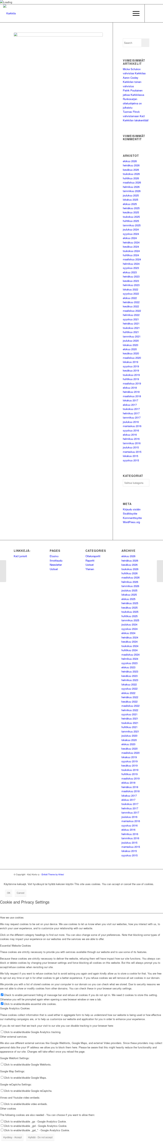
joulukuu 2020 (131, 340)
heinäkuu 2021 (131, 323)
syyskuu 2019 (131, 366)
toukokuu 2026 (131, 174)
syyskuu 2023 (131, 268)
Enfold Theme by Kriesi (53, 874)
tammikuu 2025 (132, 225)
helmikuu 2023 (131, 285)
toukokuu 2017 (131, 409)
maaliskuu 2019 (132, 383)
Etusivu (54, 556)
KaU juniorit (20, 556)
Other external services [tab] (13, 1036)
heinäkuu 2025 (131, 208)
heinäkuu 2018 (131, 392)
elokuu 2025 (130, 204)
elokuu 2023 (130, 272)
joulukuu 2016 (131, 422)
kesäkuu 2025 (131, 212)
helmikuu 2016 (131, 439)
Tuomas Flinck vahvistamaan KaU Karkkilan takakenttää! (136, 116)
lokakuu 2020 (130, 345)
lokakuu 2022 (130, 289)
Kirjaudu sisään (132, 509)
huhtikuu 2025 (131, 221)
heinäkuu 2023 (131, 276)
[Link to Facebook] (157, 13)
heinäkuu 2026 (131, 165)
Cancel (20, 892)
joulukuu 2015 (131, 447)
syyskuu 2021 (131, 319)
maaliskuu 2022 (132, 311)
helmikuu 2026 (131, 187)
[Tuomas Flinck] (3, 571)
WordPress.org (131, 522)
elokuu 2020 (130, 349)
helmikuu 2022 (131, 315)
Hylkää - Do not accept (40, 1137)
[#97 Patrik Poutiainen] (160, 571)
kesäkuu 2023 (131, 281)
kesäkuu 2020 (131, 353)
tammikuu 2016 (132, 443)
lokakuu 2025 (130, 199)
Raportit (89, 560)
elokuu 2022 (130, 298)
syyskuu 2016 (131, 430)
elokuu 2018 (130, 387)
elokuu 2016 (130, 434)
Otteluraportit (92, 556)
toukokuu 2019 (131, 375)
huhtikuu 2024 (131, 255)
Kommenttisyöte (132, 518)
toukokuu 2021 (131, 328)
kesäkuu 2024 (131, 246)
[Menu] (134, 13)
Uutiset (54, 569)
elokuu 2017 (130, 405)
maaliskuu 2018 (132, 396)
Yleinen (89, 569)
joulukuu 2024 (131, 229)
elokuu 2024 (130, 238)
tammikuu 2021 (132, 336)
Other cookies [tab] (8, 1108)
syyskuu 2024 (131, 234)
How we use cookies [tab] (12, 917)
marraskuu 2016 (132, 426)
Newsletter (56, 565)
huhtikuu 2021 (131, 332)
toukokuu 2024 (131, 251)
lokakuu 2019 (130, 362)
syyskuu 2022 (131, 293)
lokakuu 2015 (130, 456)
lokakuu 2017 (130, 400)
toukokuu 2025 (131, 217)
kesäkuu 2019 (131, 370)
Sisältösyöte (130, 513)
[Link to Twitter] (151, 13)
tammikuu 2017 (132, 417)
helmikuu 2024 (131, 264)
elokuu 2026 (130, 161)
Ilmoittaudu (56, 560)
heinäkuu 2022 (131, 302)
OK (8, 892)
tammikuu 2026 (132, 191)
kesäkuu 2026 (131, 170)
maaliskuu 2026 (132, 182)
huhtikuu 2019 (131, 379)
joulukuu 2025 (131, 195)
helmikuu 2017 (131, 413)
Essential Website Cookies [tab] (15, 945)
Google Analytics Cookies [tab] (15, 1008)
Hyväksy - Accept (12, 1137)
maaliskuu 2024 (132, 259)
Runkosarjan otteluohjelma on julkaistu (132, 103)
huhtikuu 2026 (131, 178)
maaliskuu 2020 (132, 358)
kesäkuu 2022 (131, 306)
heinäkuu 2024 (131, 242)
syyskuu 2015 (131, 460)
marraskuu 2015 (132, 452)
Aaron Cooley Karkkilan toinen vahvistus (132, 82)
